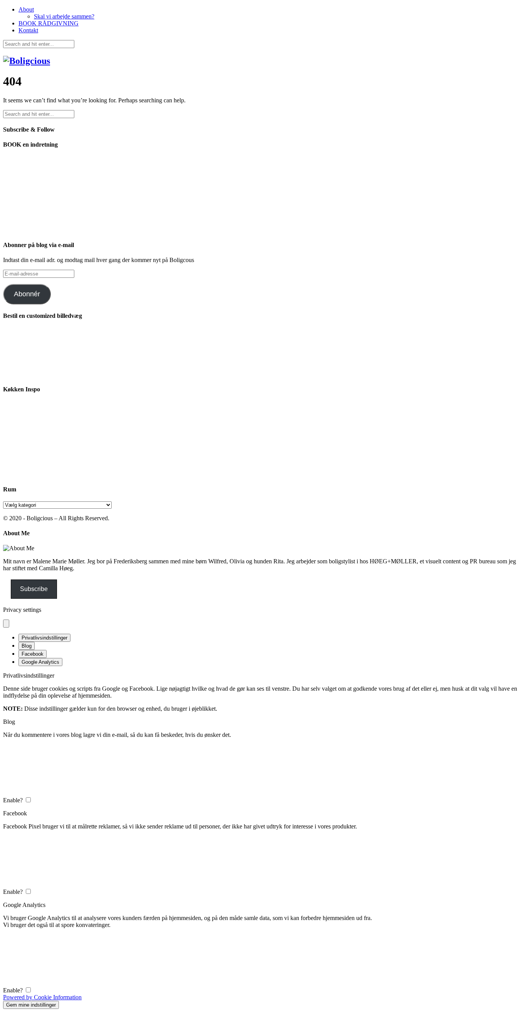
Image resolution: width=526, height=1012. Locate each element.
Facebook (33, 654)
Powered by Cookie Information (42, 997)
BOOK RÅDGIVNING (48, 23)
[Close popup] (6, 624)
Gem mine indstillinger (31, 1005)
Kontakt (28, 30)
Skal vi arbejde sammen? (64, 16)
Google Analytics (40, 662)
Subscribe (34, 589)
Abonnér (27, 294)
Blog (27, 646)
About (26, 9)
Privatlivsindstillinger (44, 638)
